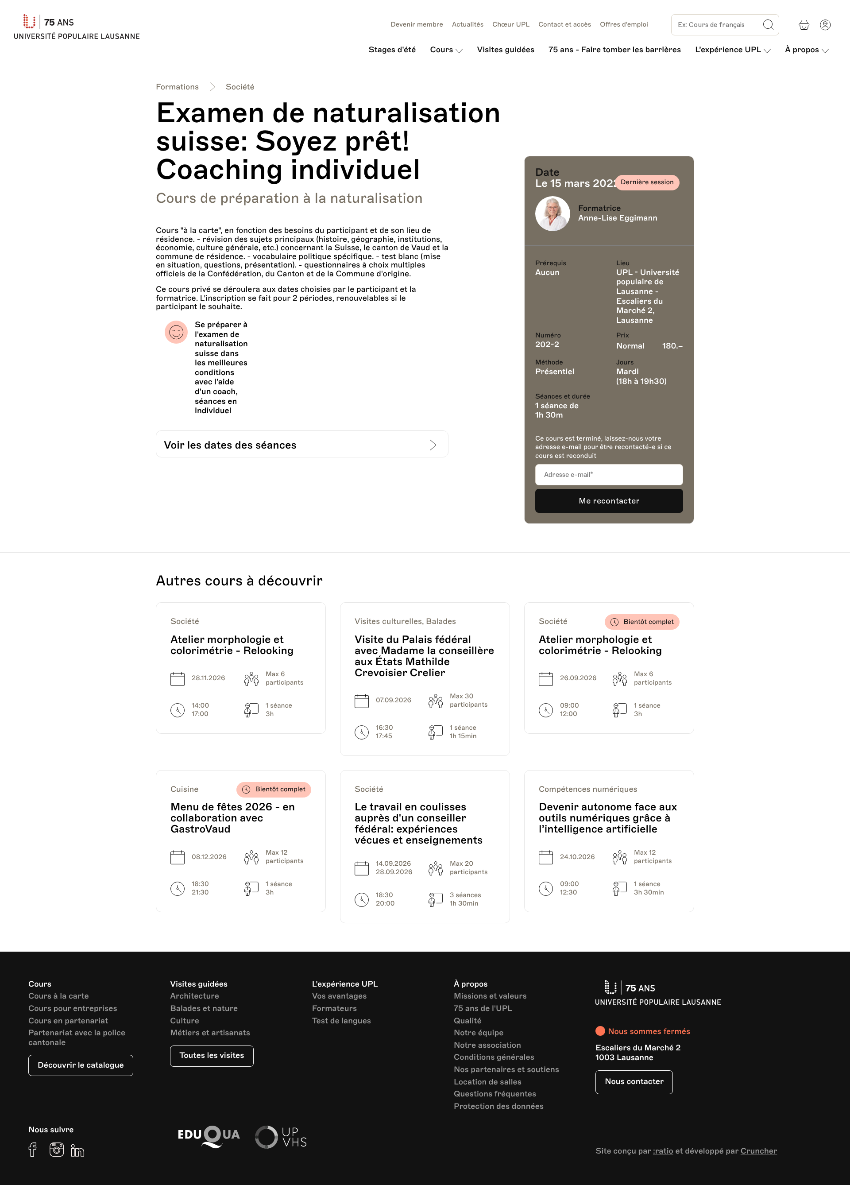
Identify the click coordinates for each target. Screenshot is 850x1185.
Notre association (487, 1045)
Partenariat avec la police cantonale (76, 1038)
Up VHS (280, 1137)
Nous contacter (634, 1082)
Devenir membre (416, 25)
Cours (441, 50)
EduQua (209, 1137)
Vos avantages (339, 996)
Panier (804, 24)
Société (240, 87)
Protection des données (499, 1106)
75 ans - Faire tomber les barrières (615, 50)
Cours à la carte (58, 996)
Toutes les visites (211, 1056)
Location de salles (488, 1082)
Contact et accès (564, 25)
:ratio (663, 1151)
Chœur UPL (510, 25)
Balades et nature (204, 1009)
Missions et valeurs (490, 996)
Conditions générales (494, 1057)
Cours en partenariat (68, 1021)
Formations (177, 87)
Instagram (57, 1149)
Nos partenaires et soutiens (506, 1070)
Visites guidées (505, 50)
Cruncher (759, 1151)
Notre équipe (478, 1033)
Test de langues (341, 1021)
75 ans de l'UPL (483, 1009)
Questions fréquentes (495, 1094)
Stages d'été (392, 50)
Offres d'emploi (624, 25)
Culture (184, 1021)
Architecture (194, 996)
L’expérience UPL (728, 50)
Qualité (468, 1021)
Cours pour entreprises (72, 1009)
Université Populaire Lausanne (80, 26)
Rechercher (768, 24)
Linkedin (78, 1149)
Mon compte (825, 24)
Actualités (467, 25)
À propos (802, 50)
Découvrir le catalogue (81, 1065)
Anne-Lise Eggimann (617, 218)
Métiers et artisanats (210, 1033)
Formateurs (334, 1009)
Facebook (35, 1149)
